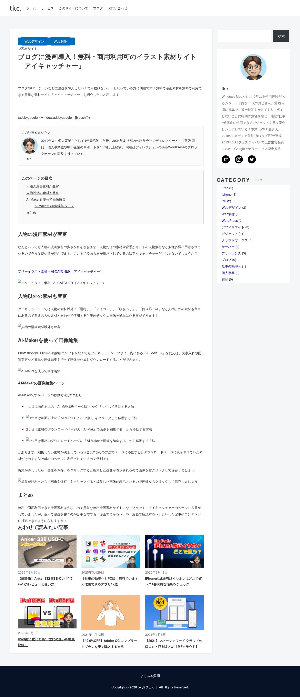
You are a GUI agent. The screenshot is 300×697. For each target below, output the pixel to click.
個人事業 (228, 272)
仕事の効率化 (231, 266)
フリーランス (231, 253)
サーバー (228, 246)
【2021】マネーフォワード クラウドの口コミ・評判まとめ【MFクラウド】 (173, 643)
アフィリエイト (233, 227)
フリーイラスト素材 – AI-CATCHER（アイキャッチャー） (60, 271)
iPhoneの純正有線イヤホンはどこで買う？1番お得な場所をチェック (173, 581)
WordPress (230, 220)
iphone (227, 194)
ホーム (31, 8)
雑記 (225, 279)
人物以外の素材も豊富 (42, 192)
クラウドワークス (235, 240)
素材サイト (29, 48)
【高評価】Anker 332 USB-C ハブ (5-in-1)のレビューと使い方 (45, 581)
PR (224, 201)
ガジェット (230, 233)
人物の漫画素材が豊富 (42, 186)
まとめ (31, 212)
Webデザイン (34, 41)
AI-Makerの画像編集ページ (54, 205)
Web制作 (60, 41)
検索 (281, 36)
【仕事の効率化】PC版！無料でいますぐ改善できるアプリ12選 (109, 581)
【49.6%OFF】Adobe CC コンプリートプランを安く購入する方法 (109, 643)
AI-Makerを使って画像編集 (46, 199)
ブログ (226, 259)
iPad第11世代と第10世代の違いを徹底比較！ (46, 642)
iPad (225, 187)
